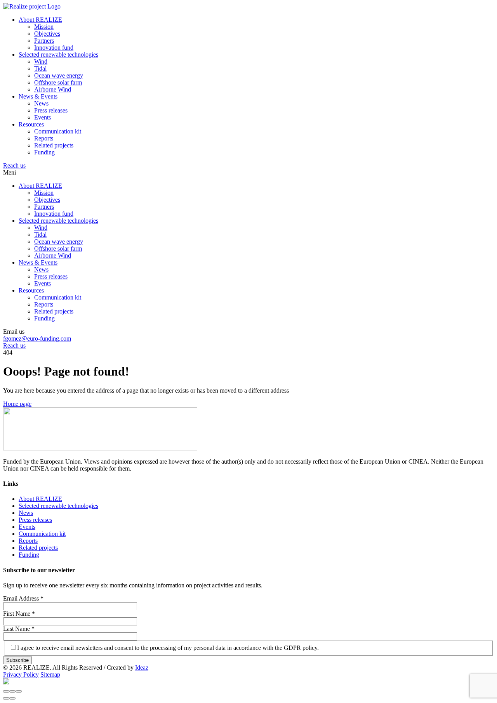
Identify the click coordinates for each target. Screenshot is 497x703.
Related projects (53, 145)
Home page (17, 403)
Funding (44, 152)
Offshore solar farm (58, 82)
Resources (31, 124)
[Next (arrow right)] (12, 698)
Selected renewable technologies (58, 54)
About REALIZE (40, 19)
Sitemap (50, 674)
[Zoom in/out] (19, 691)
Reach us (14, 165)
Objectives (47, 33)
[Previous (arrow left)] (6, 698)
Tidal (40, 68)
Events (42, 117)
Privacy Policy (21, 674)
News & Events (38, 96)
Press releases (51, 110)
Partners (44, 40)
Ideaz (141, 667)
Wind (40, 61)
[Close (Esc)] (6, 691)
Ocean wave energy (58, 75)
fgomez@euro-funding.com (37, 338)
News (41, 103)
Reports (43, 138)
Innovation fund (53, 47)
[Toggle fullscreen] (12, 691)
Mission (44, 26)
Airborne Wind (52, 89)
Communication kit (57, 131)
